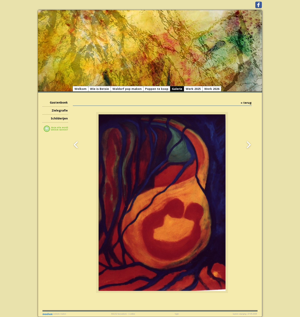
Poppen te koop (156, 89)
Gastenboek (59, 102)
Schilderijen (59, 118)
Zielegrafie (60, 110)
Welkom (80, 89)
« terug (246, 103)
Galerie (177, 89)
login (177, 314)
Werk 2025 (193, 89)
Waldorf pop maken (127, 89)
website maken (59, 314)
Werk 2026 (211, 89)
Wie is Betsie (99, 89)
